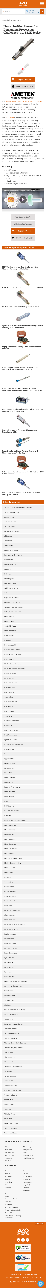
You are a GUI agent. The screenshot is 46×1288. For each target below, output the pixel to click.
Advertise (8, 1204)
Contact (8, 1202)
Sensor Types (28, 1179)
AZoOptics (8, 1158)
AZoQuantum (28, 1150)
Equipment (9, 1176)
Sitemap (26, 1188)
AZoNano (8, 1150)
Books (25, 1171)
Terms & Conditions (12, 1207)
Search (7, 1196)
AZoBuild (8, 1161)
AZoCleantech (10, 1155)
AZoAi (25, 1152)
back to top (38, 1224)
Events (25, 1174)
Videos (7, 1179)
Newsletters (27, 1182)
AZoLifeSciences (28, 1158)
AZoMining (27, 1147)
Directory (8, 1185)
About (7, 1193)
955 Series (10, 118)
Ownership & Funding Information (13, 1217)
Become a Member (12, 1199)
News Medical (28, 1155)
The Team (26, 1190)
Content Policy (10, 1213)
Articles (7, 1174)
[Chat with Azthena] (40, 1283)
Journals (8, 1188)
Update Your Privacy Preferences (24, 1281)
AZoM (7, 1147)
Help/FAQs (26, 1185)
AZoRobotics (9, 1152)
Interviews (9, 1182)
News (7, 1171)
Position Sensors (16, 20)
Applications (27, 1176)
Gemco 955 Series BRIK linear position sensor (24, 101)
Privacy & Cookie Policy (13, 1210)
